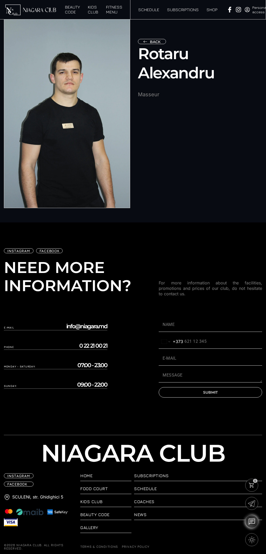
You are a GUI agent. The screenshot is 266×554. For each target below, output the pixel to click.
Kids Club (93, 9)
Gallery (89, 527)
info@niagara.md (86, 326)
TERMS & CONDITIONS (99, 547)
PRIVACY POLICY (135, 547)
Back (155, 41)
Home (86, 475)
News (140, 514)
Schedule (148, 9)
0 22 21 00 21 (93, 346)
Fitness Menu (114, 9)
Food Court (94, 488)
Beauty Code (72, 9)
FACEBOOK (49, 251)
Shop (212, 9)
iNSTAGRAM (18, 251)
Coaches (144, 501)
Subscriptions (183, 9)
